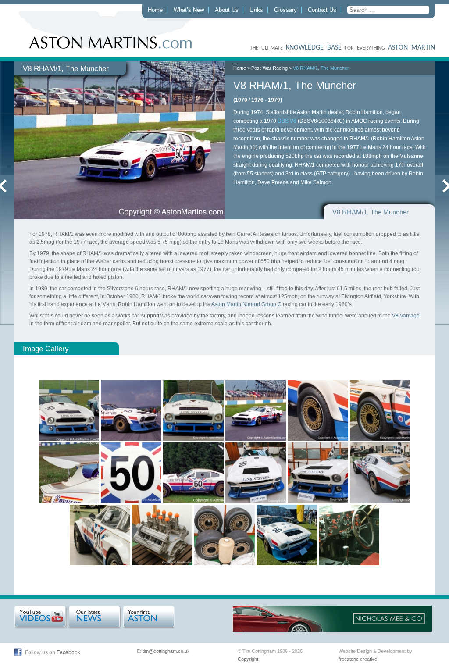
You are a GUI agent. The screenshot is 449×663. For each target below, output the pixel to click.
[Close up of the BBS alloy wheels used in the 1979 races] (318, 410)
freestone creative (358, 659)
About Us (227, 10)
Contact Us (322, 10)
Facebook (68, 652)
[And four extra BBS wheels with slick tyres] (224, 535)
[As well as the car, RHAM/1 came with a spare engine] (162, 535)
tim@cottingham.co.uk (166, 651)
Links (256, 10)
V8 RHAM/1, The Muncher (321, 68)
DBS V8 (287, 121)
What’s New (189, 10)
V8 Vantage (406, 316)
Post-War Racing (269, 68)
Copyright (248, 659)
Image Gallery (46, 348)
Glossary (285, 10)
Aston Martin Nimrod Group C (246, 304)
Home (155, 10)
